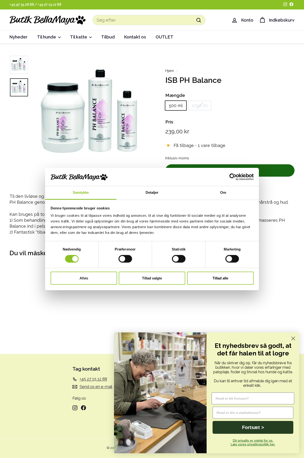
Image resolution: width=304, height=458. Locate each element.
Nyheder (19, 36)
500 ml (176, 105)
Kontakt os (135, 36)
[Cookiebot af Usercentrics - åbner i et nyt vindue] (233, 176)
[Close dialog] (293, 338)
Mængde (175, 95)
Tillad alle (220, 278)
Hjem (169, 71)
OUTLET (164, 36)
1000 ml (200, 105)
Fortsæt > (253, 427)
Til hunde (47, 36)
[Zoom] (90, 114)
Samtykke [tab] (81, 192)
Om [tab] (223, 192)
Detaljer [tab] (152, 192)
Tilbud (108, 36)
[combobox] (149, 20)
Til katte (79, 36)
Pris (169, 121)
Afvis (84, 278)
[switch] (125, 259)
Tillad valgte (152, 278)
